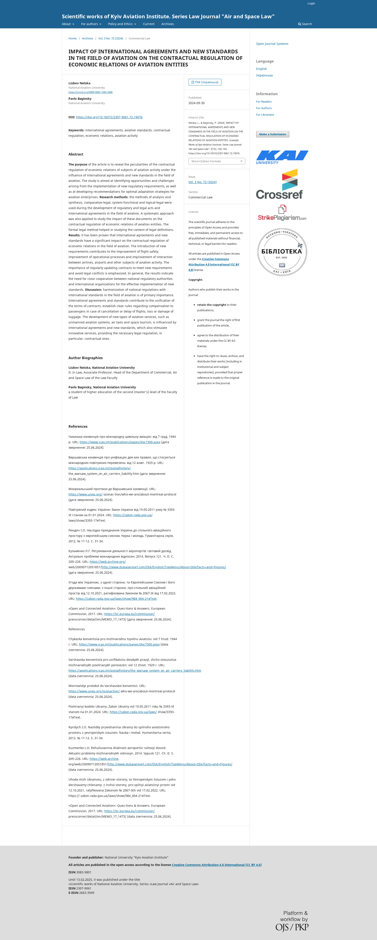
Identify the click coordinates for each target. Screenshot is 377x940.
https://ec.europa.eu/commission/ (129, 614)
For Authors (264, 108)
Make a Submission (272, 134)
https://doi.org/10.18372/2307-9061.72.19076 (109, 117)
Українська (264, 75)
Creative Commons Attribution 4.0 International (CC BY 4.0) (213, 264)
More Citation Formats (206, 161)
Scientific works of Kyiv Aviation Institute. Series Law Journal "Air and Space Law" (168, 16)
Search (306, 24)
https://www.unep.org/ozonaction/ (94, 691)
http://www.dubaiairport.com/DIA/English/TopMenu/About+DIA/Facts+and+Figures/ (164, 567)
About (67, 24)
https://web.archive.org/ (108, 562)
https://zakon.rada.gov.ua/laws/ (133, 712)
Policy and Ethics (121, 24)
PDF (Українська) (206, 82)
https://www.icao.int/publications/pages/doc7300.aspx (120, 442)
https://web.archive (104, 759)
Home (73, 38)
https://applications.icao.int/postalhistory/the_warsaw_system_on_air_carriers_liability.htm (135, 670)
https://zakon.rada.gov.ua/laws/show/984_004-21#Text (116, 599)
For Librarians (265, 115)
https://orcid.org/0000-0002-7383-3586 (91, 92)
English (261, 69)
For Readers (264, 101)
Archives (167, 24)
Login (311, 3)
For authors (90, 24)
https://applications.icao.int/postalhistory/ (100, 468)
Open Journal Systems (272, 44)
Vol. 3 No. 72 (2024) (110, 38)
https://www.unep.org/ (86, 494)
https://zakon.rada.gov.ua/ (133, 515)
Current (148, 24)
